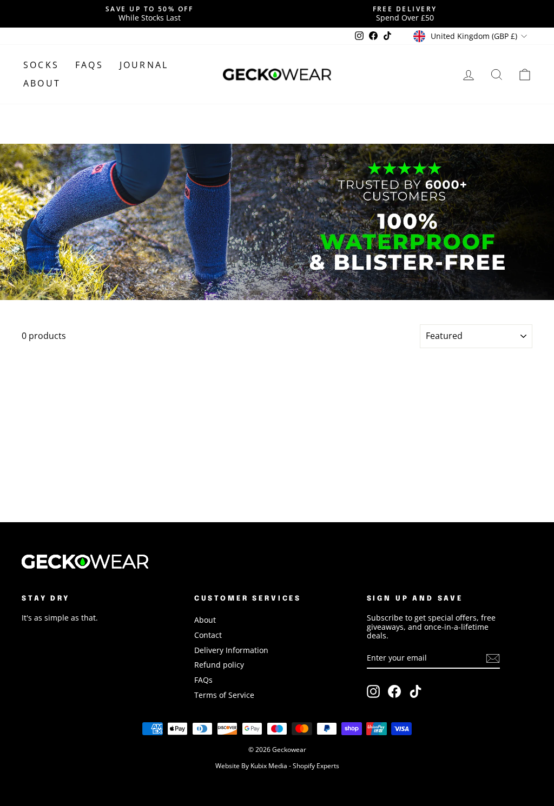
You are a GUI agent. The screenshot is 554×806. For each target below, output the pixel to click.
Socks (41, 65)
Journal (144, 65)
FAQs (89, 65)
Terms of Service (224, 695)
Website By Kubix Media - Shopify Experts (277, 765)
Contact (208, 635)
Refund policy (219, 665)
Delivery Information (231, 650)
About (42, 83)
